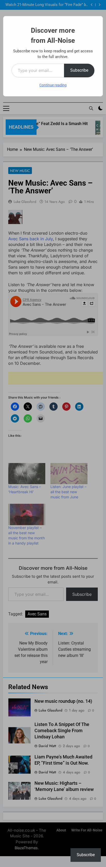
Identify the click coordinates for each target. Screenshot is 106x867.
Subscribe (79, 70)
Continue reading (53, 85)
